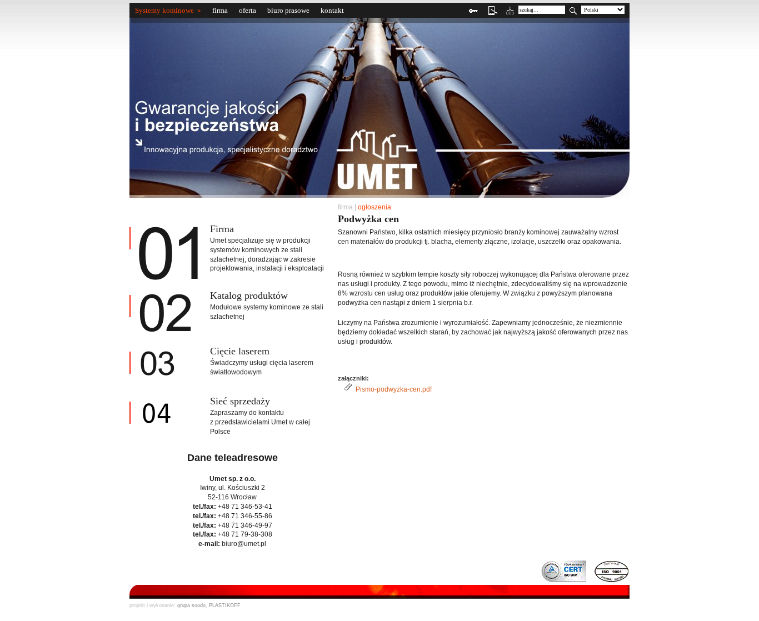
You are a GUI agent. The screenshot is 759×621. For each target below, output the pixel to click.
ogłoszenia (374, 207)
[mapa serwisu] (509, 15)
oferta (247, 10)
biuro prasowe (288, 10)
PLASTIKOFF (225, 605)
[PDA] (490, 15)
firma (220, 10)
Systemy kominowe (164, 10)
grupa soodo (191, 605)
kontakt (332, 10)
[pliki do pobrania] (472, 15)
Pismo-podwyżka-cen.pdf (394, 389)
